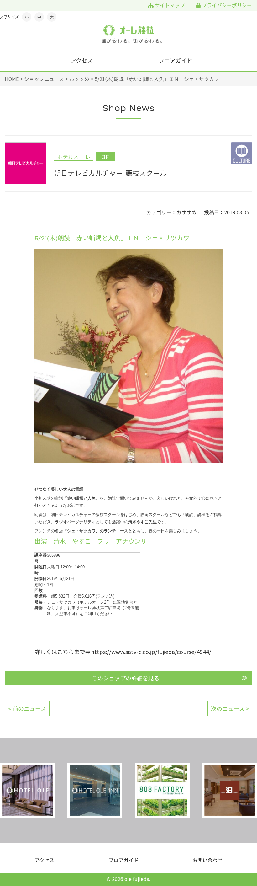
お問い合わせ (207, 860)
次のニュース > (230, 708)
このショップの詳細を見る (126, 678)
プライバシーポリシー (226, 5)
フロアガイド (175, 60)
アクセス (82, 60)
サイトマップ (169, 5)
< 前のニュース (27, 708)
